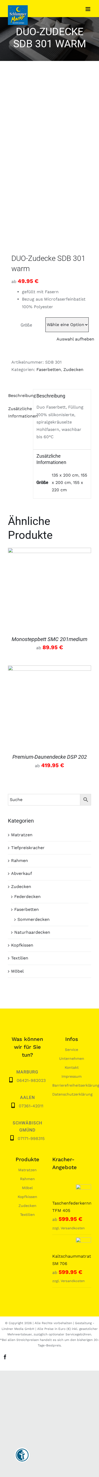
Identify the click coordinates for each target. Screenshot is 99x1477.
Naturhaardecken (32, 932)
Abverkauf (21, 873)
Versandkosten (73, 1228)
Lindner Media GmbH (18, 1329)
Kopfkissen (22, 945)
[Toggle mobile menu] (88, 9)
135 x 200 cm (65, 475)
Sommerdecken (33, 919)
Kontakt (72, 1067)
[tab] (19, 395)
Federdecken (27, 896)
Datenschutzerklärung (72, 1094)
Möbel (17, 971)
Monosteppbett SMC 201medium (49, 639)
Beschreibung (19, 395)
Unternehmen (71, 1058)
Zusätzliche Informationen (19, 412)
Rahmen (19, 860)
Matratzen (21, 834)
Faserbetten (48, 369)
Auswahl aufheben (75, 339)
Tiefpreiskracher (28, 847)
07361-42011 (31, 1105)
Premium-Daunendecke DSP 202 (49, 757)
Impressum (72, 1076)
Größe (26, 325)
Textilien (19, 958)
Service (71, 1049)
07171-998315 (31, 1138)
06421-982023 (31, 1080)
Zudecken (73, 369)
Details (50, 590)
